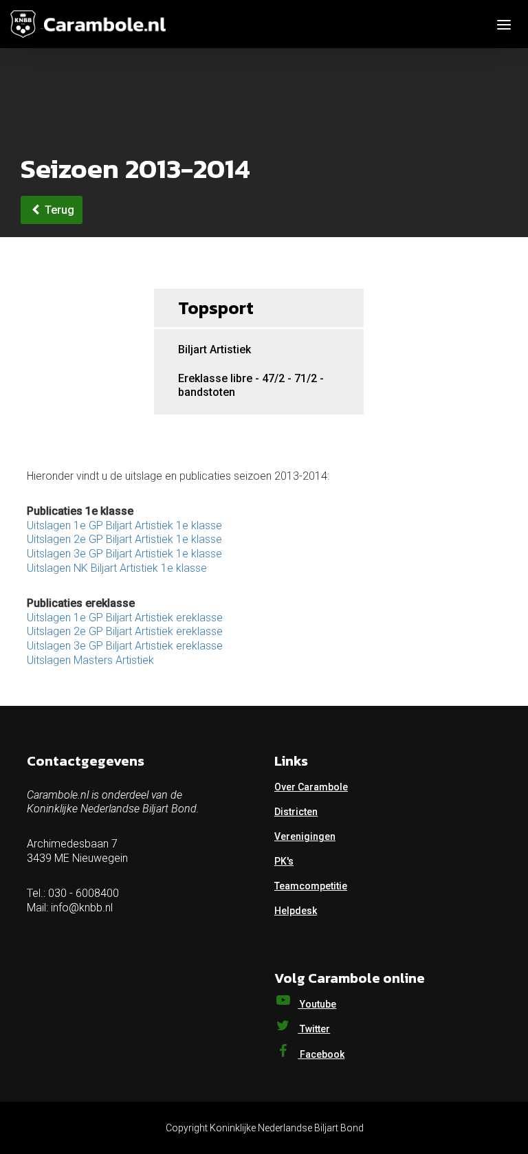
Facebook (321, 1054)
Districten (296, 811)
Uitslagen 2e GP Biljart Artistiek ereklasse (125, 631)
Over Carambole (311, 786)
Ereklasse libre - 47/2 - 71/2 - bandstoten (251, 385)
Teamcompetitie (310, 885)
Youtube (317, 1004)
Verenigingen (305, 836)
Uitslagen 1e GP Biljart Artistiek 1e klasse (124, 525)
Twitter (314, 1028)
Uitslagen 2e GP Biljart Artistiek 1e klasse (124, 539)
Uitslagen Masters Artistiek (90, 660)
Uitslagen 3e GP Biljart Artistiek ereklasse (125, 645)
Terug (58, 210)
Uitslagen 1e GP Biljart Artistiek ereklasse (125, 617)
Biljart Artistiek (214, 349)
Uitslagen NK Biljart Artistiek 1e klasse (117, 568)
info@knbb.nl (82, 907)
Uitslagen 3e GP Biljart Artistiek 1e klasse (124, 553)
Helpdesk (295, 910)
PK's (284, 861)
